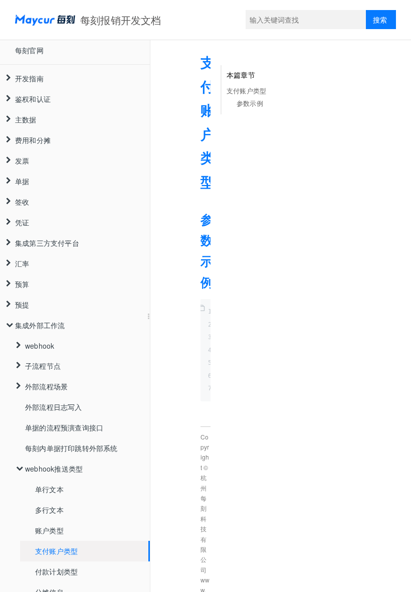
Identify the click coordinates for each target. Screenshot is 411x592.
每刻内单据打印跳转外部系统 (71, 448)
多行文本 (49, 510)
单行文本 (49, 489)
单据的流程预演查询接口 (64, 427)
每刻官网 (29, 50)
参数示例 (250, 103)
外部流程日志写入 (53, 407)
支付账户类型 (56, 551)
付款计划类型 (56, 571)
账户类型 (49, 530)
